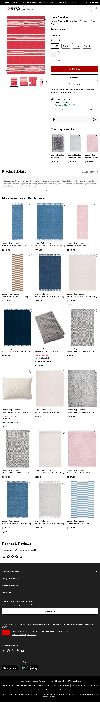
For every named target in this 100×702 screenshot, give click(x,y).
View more (50, 191)
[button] (25, 51)
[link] (58, 158)
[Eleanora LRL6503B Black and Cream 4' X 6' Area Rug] (82, 327)
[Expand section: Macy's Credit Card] (50, 578)
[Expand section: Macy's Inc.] (50, 592)
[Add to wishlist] (45, 19)
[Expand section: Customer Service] (50, 571)
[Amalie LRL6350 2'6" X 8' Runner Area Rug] (17, 222)
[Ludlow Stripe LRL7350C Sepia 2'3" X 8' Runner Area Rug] (17, 273)
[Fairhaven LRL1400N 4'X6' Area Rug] (58, 143)
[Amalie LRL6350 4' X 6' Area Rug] (75, 143)
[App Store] (10, 667)
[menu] (3, 8)
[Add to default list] (63, 136)
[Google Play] (29, 667)
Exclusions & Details (19, 635)
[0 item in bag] (96, 9)
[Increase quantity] (63, 54)
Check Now (31, 635)
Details (63, 29)
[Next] (46, 82)
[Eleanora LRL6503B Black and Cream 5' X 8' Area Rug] (17, 449)
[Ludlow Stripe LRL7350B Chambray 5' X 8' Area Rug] (82, 500)
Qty (58, 52)
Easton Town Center (87, 110)
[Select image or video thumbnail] (14, 82)
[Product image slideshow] (25, 45)
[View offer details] (74, 119)
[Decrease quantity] (53, 54)
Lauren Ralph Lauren (61, 17)
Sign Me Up (50, 611)
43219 (67, 99)
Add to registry (74, 84)
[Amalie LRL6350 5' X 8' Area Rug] (50, 449)
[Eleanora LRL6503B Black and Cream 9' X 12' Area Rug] (82, 388)
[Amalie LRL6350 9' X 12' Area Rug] (17, 327)
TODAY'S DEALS (10, 3)
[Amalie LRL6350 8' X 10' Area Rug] (50, 222)
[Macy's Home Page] (13, 9)
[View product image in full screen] (5, 71)
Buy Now (74, 77)
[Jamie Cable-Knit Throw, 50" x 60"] (50, 327)
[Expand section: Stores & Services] (50, 585)
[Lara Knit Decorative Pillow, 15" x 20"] (17, 388)
